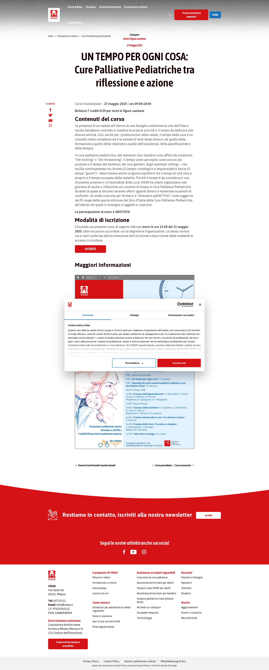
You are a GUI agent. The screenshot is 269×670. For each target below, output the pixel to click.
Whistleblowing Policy (173, 661)
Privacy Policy (91, 661)
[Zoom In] (104, 277)
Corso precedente (163, 465)
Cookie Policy (111, 661)
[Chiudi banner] (200, 305)
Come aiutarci (75, 22)
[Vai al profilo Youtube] (133, 552)
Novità (185, 602)
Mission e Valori (101, 577)
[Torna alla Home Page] (54, 15)
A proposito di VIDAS (105, 572)
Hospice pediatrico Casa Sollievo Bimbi (155, 600)
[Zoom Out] (99, 277)
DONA (215, 14)
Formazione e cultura (135, 7)
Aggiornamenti (189, 607)
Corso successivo (183, 465)
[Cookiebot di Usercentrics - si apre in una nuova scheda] (179, 304)
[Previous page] (78, 277)
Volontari (186, 588)
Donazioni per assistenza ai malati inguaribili (111, 609)
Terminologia (144, 618)
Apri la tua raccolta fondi (106, 621)
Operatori (186, 582)
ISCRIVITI (90, 249)
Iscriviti (208, 515)
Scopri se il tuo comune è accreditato (68, 644)
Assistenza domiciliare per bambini (156, 593)
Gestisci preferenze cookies (140, 661)
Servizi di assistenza (110, 7)
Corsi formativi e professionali (96, 36)
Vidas (50, 36)
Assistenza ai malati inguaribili (156, 572)
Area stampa (99, 588)
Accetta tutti (179, 363)
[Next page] (83, 277)
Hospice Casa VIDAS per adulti (154, 588)
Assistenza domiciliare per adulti (155, 582)
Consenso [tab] (87, 315)
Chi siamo (91, 7)
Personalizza (132, 363)
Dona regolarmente (103, 626)
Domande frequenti (148, 612)
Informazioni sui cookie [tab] (181, 315)
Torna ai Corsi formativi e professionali (96, 465)
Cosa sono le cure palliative (152, 577)
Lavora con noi (100, 593)
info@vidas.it (64, 604)
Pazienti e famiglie (192, 577)
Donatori (186, 593)
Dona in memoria (102, 616)
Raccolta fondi (189, 618)
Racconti (186, 572)
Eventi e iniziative (191, 612)
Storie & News (75, 7)
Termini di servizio (159, 665)
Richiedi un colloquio (149, 607)
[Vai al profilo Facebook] (124, 552)
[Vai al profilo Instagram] (144, 552)
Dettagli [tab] (134, 315)
